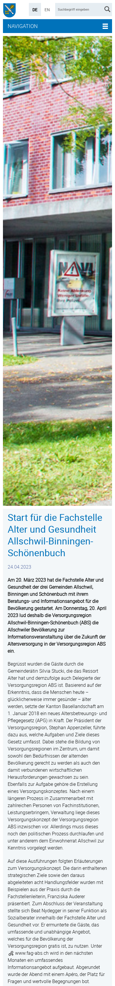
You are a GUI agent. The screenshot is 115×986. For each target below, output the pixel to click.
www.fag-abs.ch (32, 953)
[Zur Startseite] (9, 11)
